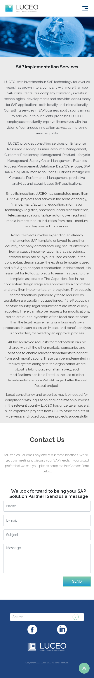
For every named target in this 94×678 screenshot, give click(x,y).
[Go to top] (84, 668)
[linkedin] (62, 629)
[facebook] (32, 629)
